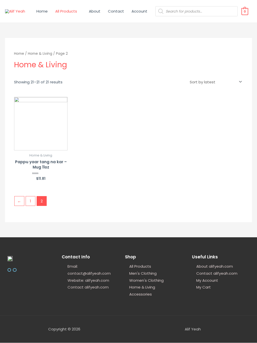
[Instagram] (9, 270)
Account (139, 11)
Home (42, 11)
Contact (116, 11)
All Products (66, 11)
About (94, 11)
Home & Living (40, 53)
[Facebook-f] (14, 270)
